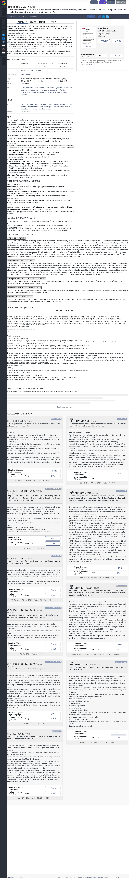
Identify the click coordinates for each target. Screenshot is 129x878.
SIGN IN (111, 2)
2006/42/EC (107, 654)
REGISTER (121, 2)
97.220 (85, 65)
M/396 (116, 654)
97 (82, 65)
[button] (91, 17)
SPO (40, 17)
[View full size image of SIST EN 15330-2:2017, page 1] (88, 37)
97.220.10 (33, 17)
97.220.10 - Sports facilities (31, 70)
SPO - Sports (26, 74)
